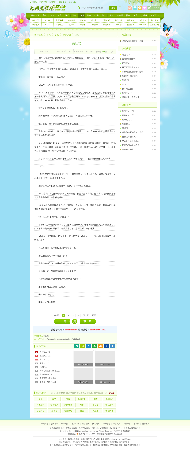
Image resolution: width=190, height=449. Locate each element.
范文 (136, 15)
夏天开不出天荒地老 (48, 378)
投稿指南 (85, 424)
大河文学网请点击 (111, 434)
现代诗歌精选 (84, 428)
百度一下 (127, 424)
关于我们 (44, 424)
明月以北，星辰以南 (130, 97)
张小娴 (83, 20)
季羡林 (83, 25)
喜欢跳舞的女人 (46, 374)
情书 (128, 15)
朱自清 (118, 25)
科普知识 (35, 20)
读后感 (144, 15)
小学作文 (142, 20)
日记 (67, 15)
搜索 (113, 8)
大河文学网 (146, 2)
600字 (47, 25)
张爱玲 (95, 25)
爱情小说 (107, 20)
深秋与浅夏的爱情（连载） (50, 371)
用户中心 (75, 424)
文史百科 (59, 20)
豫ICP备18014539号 (87, 434)
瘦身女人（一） (88, 321)
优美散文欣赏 (71, 428)
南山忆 (125, 84)
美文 (45, 15)
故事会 (126, 428)
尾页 (94, 315)
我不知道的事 (128, 89)
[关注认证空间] (140, 8)
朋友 (96, 399)
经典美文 (130, 20)
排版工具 (116, 424)
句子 (96, 15)
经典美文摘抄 (58, 428)
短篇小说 (95, 428)
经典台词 (142, 25)
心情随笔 (104, 428)
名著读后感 (154, 25)
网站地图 (43, 2)
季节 (54, 399)
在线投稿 (155, 8)
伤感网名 (109, 399)
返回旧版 (72, 2)
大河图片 (52, 2)
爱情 (41, 399)
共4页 (56, 315)
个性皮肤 (156, 2)
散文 (60, 15)
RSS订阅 (106, 424)
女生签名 (54, 405)
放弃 (82, 405)
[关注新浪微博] (130, 8)
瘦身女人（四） (46, 352)
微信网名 (109, 411)
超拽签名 (40, 405)
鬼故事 (71, 25)
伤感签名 (68, 405)
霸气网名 (154, 20)
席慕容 (54, 411)
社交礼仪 (95, 20)
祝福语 (120, 15)
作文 (104, 15)
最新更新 (62, 2)
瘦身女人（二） (46, 359)
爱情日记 (107, 25)
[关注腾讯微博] (135, 8)
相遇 (82, 411)
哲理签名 (130, 25)
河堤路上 (43, 367)
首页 (49, 35)
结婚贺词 (71, 20)
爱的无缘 (126, 63)
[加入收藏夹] (144, 8)
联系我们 (65, 424)
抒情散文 (35, 25)
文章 (52, 15)
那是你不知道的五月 (48, 382)
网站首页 (35, 15)
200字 (47, 20)
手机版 (34, 2)
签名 (111, 15)
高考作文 (59, 25)
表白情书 (113, 428)
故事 (89, 15)
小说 (82, 15)
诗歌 (74, 15)
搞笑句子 (118, 20)
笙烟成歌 (63, 321)
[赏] (74, 321)
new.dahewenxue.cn (87, 431)
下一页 (86, 315)
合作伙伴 (145, 424)
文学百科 (154, 15)
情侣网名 (40, 411)
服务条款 (54, 424)
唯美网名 (68, 411)
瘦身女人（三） (46, 356)
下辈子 (95, 405)
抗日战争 (109, 405)
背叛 (68, 399)
